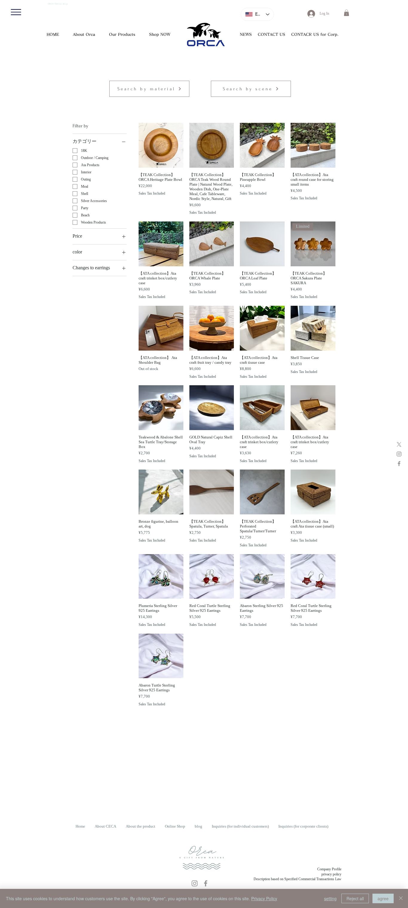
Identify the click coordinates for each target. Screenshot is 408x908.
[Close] (400, 898)
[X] (399, 444)
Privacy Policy (264, 898)
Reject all (355, 898)
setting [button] (330, 898)
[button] (16, 12)
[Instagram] (399, 454)
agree (383, 898)
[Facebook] (399, 463)
